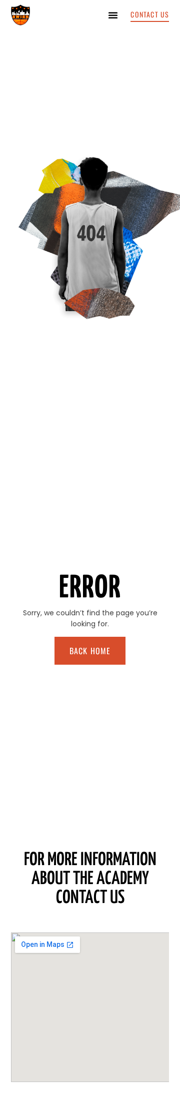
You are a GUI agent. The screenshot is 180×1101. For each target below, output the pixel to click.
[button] (113, 14)
